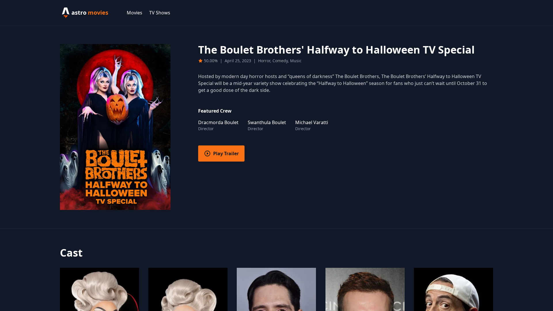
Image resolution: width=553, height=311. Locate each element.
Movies (134, 13)
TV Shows (159, 13)
